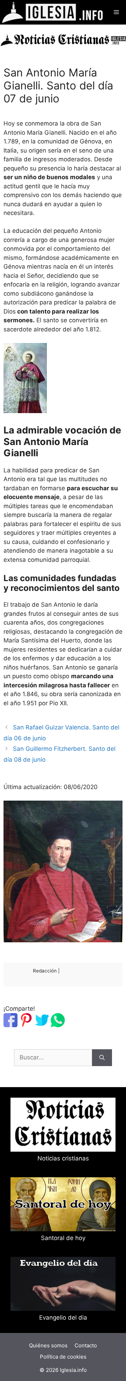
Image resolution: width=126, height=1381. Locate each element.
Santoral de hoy (63, 1237)
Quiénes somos (48, 1345)
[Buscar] (102, 1057)
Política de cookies (63, 1356)
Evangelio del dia (63, 1317)
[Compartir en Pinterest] (26, 1025)
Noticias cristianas (63, 1158)
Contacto (86, 1345)
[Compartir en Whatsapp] (58, 1025)
